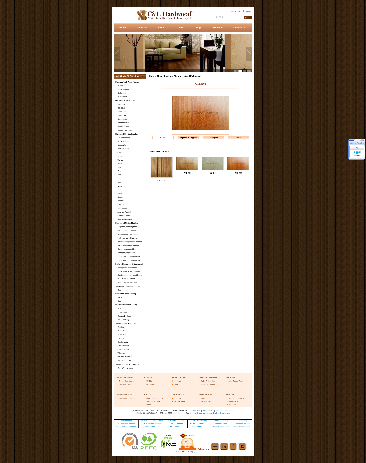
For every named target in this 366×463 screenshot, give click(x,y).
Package (204, 398)
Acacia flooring (177, 424)
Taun (119, 182)
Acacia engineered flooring (128, 234)
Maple (120, 164)
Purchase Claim (125, 384)
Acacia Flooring (124, 138)
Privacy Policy (208, 411)
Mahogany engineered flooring (130, 253)
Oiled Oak (121, 108)
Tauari (120, 193)
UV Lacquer (122, 97)
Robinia (121, 201)
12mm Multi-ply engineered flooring (131, 257)
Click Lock (122, 338)
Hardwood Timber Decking (126, 305)
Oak (119, 175)
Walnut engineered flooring (128, 245)
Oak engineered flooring (127, 231)
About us (177, 398)
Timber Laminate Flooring (125, 323)
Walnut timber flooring (176, 421)
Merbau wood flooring (126, 424)
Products (163, 27)
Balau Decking (123, 320)
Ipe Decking (122, 312)
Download (217, 27)
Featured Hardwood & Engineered (129, 264)
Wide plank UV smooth (126, 279)
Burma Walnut (123, 145)
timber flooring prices (154, 398)
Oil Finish (150, 384)
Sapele (120, 197)
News (182, 27)
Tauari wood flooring (221, 426)
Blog (198, 27)
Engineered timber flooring (152, 426)
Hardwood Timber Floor (128, 398)
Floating (121, 327)
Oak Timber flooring (199, 421)
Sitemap (247, 11)
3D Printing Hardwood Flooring (127, 286)
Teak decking (162, 180)
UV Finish (150, 381)
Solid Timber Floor (208, 381)
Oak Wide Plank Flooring (125, 101)
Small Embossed (124, 361)
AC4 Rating (122, 335)
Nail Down (178, 381)
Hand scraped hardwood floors (130, 275)
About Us (142, 27)
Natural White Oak (125, 130)
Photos (238, 138)
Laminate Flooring (208, 384)
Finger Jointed (123, 89)
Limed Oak (122, 112)
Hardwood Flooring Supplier (126, 134)
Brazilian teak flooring (152, 424)
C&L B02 (212, 173)
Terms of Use (195, 411)
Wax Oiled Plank (124, 86)
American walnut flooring (126, 426)
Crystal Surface (123, 349)
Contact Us (235, 11)
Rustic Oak (122, 115)
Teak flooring (242, 421)
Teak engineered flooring (127, 238)
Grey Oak (121, 104)
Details (163, 138)
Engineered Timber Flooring (126, 223)
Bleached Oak (123, 123)
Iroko (119, 167)
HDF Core (121, 331)
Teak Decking (123, 309)
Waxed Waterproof (125, 357)
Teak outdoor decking (241, 424)
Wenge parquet (221, 424)
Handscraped (123, 342)
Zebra (120, 190)
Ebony (120, 186)
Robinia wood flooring (177, 426)
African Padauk (123, 141)
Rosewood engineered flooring (130, 242)
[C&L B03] (200, 130)
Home (122, 27)
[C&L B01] (187, 158)
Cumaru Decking (124, 316)
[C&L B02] (213, 158)
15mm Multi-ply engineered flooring (131, 260)
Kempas (121, 205)
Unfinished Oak (124, 127)
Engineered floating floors (128, 227)
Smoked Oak (123, 119)
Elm (119, 171)
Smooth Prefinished (236, 398)
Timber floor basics (126, 381)
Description (213, 138)
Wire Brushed (233, 405)
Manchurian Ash (124, 208)
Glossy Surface (123, 346)
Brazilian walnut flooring (199, 424)
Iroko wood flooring (199, 426)
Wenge (120, 160)
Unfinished (122, 93)
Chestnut (121, 153)
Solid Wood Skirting (125, 368)
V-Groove (121, 353)
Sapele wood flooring (241, 426)
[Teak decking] (162, 158)
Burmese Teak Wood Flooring (127, 82)
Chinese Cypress (124, 216)
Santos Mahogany (125, 219)
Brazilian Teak (123, 149)
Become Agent (179, 401)
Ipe (119, 179)
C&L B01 (187, 173)
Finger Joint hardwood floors (129, 271)
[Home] (164, 15)
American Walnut (124, 212)
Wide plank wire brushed (127, 283)
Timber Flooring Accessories (127, 364)
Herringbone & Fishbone (127, 268)
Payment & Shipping (188, 138)
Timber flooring (126, 421)
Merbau (121, 156)
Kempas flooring (221, 421)
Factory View (206, 401)
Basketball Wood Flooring (125, 294)
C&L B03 (238, 173)
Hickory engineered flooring (128, 249)
